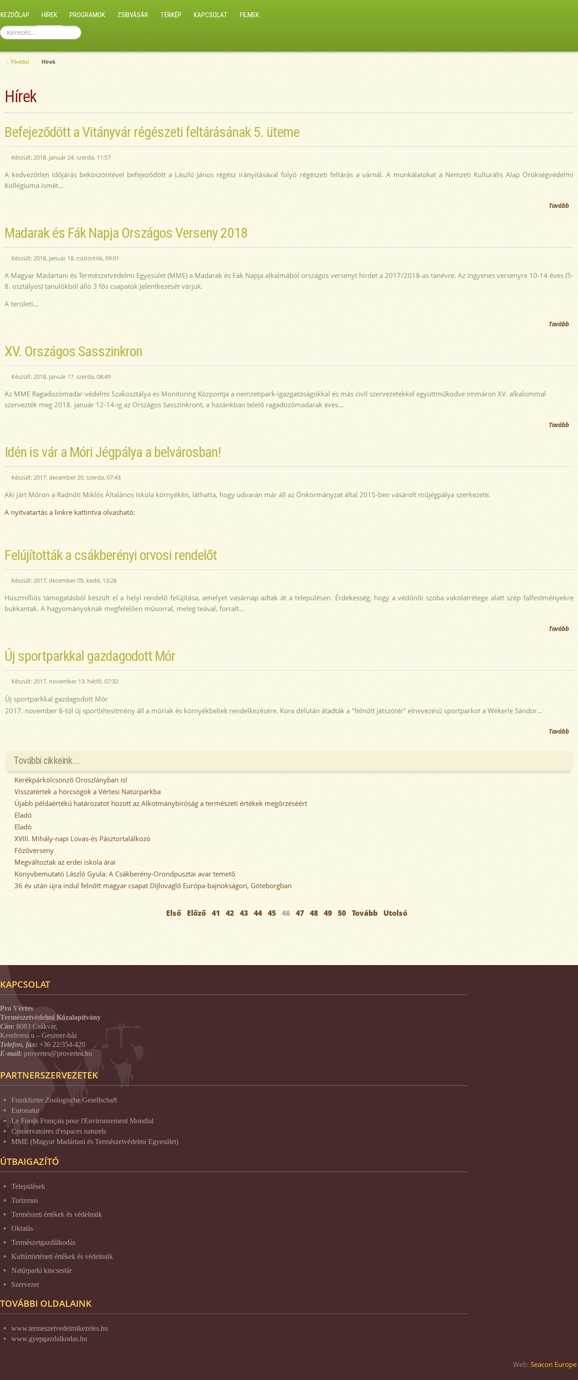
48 (314, 913)
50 (342, 913)
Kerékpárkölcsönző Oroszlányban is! (70, 779)
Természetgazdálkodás (43, 1242)
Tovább (559, 205)
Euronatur (25, 1110)
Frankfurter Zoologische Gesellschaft (64, 1100)
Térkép (171, 15)
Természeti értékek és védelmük (56, 1214)
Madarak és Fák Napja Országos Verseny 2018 (126, 232)
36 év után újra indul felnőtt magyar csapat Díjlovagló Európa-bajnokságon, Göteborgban (152, 885)
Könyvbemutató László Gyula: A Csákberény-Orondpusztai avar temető (124, 873)
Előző (196, 913)
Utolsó (395, 913)
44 (258, 913)
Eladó (22, 815)
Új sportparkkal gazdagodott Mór (90, 655)
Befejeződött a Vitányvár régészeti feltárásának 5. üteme (152, 132)
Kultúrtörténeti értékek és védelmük (62, 1256)
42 (230, 913)
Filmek (249, 15)
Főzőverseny (33, 850)
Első (173, 913)
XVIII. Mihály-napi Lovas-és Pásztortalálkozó (81, 838)
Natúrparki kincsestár (41, 1270)
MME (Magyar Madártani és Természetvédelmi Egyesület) (94, 1141)
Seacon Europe (554, 1364)
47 (300, 913)
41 (216, 913)
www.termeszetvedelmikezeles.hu (59, 1328)
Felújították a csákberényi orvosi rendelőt (111, 555)
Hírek (49, 15)
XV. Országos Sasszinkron (73, 351)
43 (244, 913)
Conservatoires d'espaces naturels (58, 1131)
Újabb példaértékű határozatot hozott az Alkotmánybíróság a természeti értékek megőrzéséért (160, 803)
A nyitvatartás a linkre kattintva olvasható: (71, 512)
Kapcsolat (211, 15)
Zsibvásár (132, 15)
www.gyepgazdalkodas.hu (49, 1338)
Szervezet (25, 1284)
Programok (87, 15)
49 (328, 913)
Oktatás (22, 1228)
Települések (28, 1186)
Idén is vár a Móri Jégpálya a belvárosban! (113, 452)
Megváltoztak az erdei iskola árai (64, 862)
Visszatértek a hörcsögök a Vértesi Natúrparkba (87, 791)
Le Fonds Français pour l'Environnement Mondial (82, 1121)
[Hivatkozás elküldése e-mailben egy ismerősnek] (571, 152)
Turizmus (24, 1200)
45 (272, 913)
